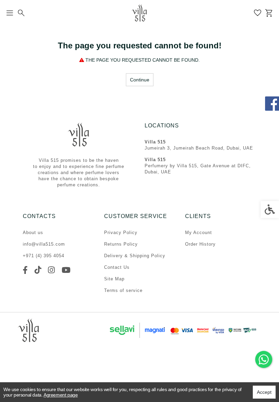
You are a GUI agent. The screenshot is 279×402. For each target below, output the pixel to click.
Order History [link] (200, 244)
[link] (263, 359)
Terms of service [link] (123, 290)
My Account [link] (198, 232)
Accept (264, 392)
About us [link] (33, 232)
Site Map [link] (114, 278)
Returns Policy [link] (121, 244)
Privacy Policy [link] (120, 232)
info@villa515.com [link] (44, 244)
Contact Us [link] (117, 267)
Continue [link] (139, 79)
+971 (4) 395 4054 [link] (43, 255)
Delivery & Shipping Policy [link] (134, 255)
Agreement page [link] (61, 395)
